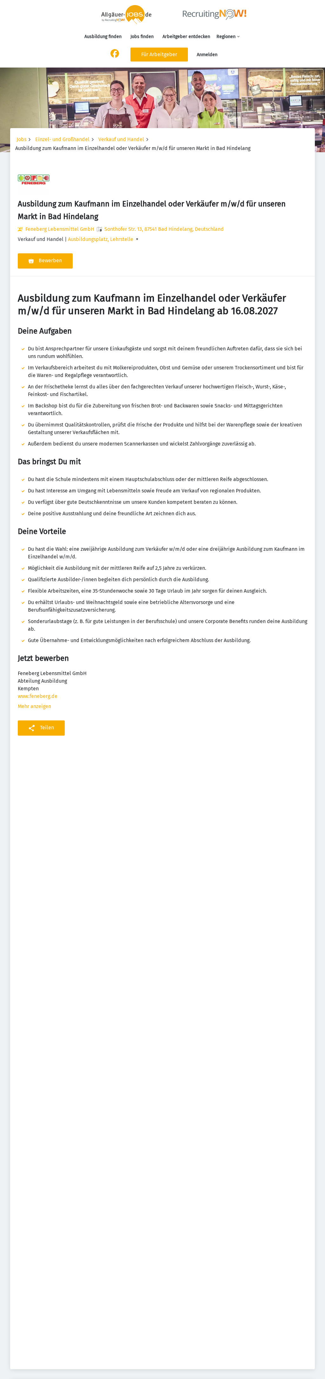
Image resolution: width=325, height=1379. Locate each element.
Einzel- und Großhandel (62, 139)
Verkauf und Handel (121, 139)
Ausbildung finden (103, 36)
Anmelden (207, 54)
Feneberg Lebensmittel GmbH (59, 229)
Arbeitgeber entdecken (186, 36)
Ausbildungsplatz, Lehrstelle (100, 239)
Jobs (21, 139)
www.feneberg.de (37, 696)
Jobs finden (142, 36)
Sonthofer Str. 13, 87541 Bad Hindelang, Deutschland (164, 229)
